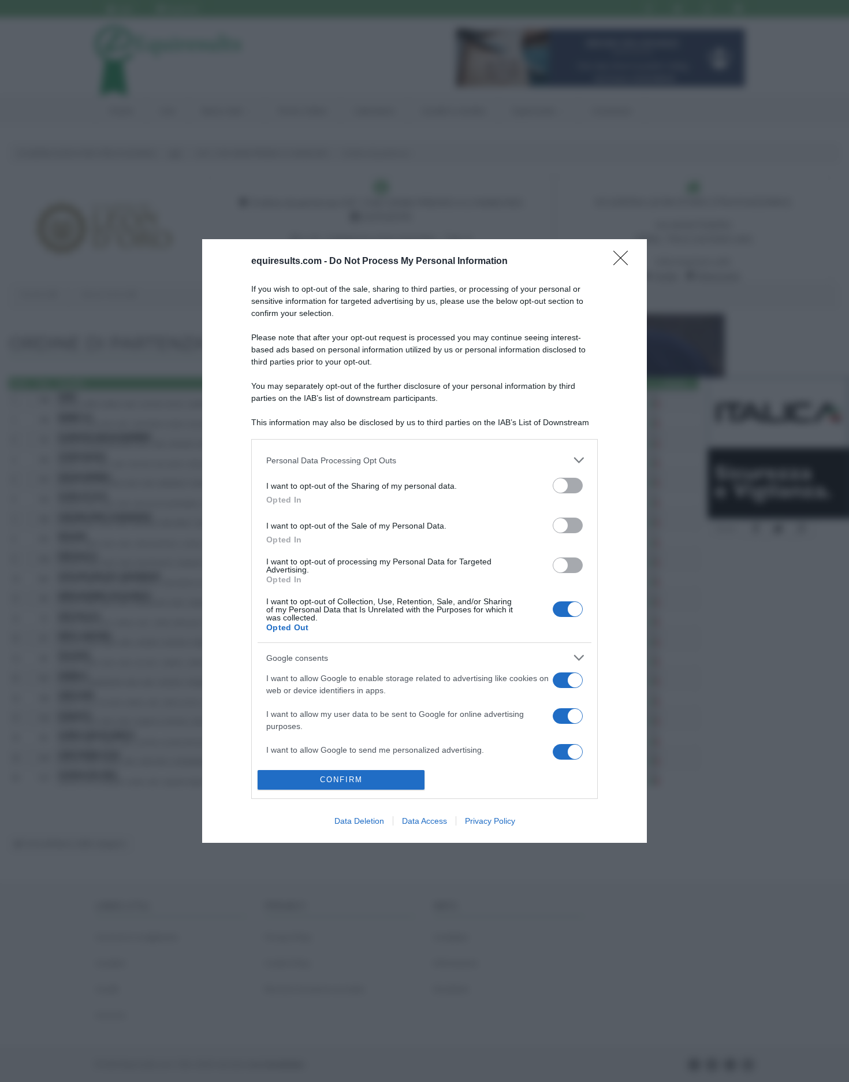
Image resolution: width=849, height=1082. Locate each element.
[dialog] (424, 541)
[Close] (624, 262)
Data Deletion (359, 821)
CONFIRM (341, 779)
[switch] (568, 485)
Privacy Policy (490, 821)
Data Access (424, 821)
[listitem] (424, 460)
